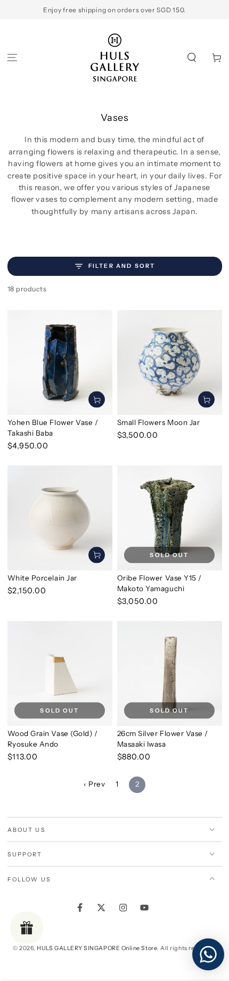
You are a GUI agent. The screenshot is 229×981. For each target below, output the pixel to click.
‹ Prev (94, 784)
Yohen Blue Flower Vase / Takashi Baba (53, 427)
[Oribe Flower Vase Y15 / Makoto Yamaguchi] (169, 517)
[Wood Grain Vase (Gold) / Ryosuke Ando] (59, 673)
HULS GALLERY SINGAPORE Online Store (97, 948)
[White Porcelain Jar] (59, 517)
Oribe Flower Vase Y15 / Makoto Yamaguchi (159, 583)
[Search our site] (191, 58)
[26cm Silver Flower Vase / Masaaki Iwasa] (169, 673)
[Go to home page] (115, 57)
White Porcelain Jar (42, 578)
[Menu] (12, 58)
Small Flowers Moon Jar (158, 422)
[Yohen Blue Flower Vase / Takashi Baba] (59, 362)
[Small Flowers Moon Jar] (169, 362)
